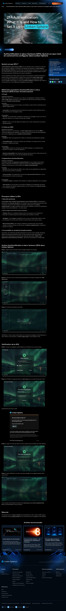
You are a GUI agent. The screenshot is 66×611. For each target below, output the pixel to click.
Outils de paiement (16, 579)
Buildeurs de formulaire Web (18, 583)
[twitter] (57, 82)
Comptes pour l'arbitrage (17, 572)
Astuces (27, 607)
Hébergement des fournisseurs (19, 585)
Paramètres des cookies (47, 603)
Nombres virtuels (29, 575)
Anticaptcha (28, 572)
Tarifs (29, 3)
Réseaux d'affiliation (17, 577)
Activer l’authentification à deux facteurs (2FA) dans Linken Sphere (57, 70)
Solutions (24, 3)
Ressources (34, 3)
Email (5, 607)
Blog (3, 6)
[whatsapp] (53, 82)
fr (48, 3)
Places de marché (16, 573)
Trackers (27, 581)
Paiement (44, 573)
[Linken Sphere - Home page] (8, 3)
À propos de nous (5, 573)
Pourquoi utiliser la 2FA (55, 66)
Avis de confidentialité (26, 603)
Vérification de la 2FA (54, 72)
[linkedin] (61, 82)
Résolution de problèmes (47, 577)
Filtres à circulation (30, 583)
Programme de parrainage (7, 595)
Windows (58, 572)
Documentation (42, 3)
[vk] (59, 82)
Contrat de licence (36, 603)
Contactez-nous (5, 597)
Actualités (20, 607)
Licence (43, 575)
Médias (14, 581)
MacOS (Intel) (58, 575)
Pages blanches (29, 579)
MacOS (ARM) (58, 573)
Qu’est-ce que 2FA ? (54, 59)
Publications (4, 591)
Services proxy (29, 573)
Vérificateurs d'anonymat (17, 575)
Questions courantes (46, 572)
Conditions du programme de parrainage (10, 603)
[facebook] (55, 82)
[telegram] (50, 82)
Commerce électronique (31, 577)
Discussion (12, 607)
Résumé (51, 74)
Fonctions (18, 3)
